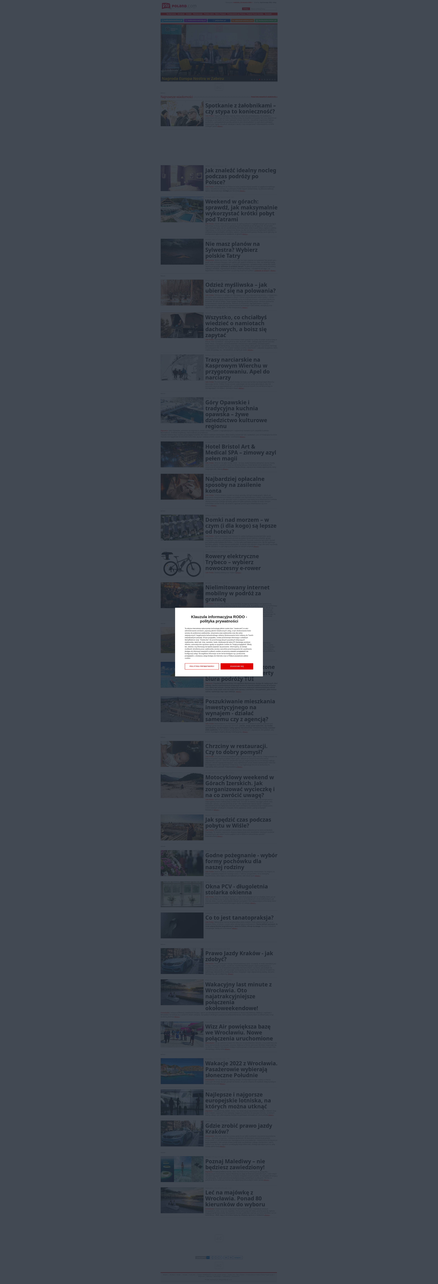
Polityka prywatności (202, 666)
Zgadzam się (237, 666)
